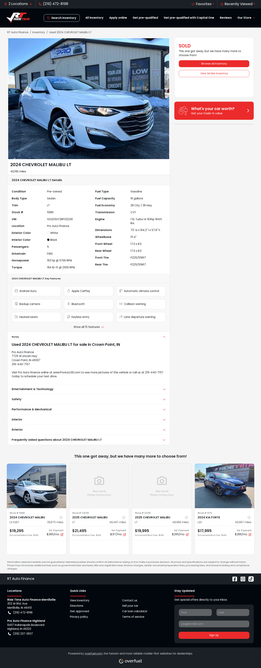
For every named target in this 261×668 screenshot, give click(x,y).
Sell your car (130, 606)
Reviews (226, 18)
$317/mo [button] (118, 532)
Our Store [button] (244, 18)
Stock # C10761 (80, 512)
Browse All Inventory (214, 63)
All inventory (94, 18)
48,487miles (117, 522)
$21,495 (79, 530)
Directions (76, 606)
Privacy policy (79, 617)
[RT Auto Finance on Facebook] (233, 578)
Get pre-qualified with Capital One (189, 18)
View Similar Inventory (214, 73)
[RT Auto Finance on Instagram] (241, 578)
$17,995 (205, 530)
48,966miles (180, 522)
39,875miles (55, 522)
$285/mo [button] (55, 532)
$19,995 (142, 530)
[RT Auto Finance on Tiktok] (250, 578)
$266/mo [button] (243, 532)
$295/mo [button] (180, 532)
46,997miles (243, 522)
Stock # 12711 (205, 512)
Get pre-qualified (145, 18)
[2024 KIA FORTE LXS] (224, 486)
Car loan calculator (134, 611)
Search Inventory (63, 18)
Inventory (38, 32)
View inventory (79, 600)
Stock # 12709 (143, 512)
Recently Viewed (238, 4)
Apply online (118, 18)
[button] (19, 4)
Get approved (79, 611)
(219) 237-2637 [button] (23, 633)
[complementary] (250, 657)
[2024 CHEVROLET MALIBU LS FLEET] (36, 486)
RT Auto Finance (17, 32)
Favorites (203, 4)
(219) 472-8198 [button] (55, 3)
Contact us (129, 600)
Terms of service (133, 617)
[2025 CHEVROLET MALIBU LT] (99, 486)
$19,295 (17, 530)
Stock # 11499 (17, 512)
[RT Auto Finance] (18, 18)
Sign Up (214, 635)
